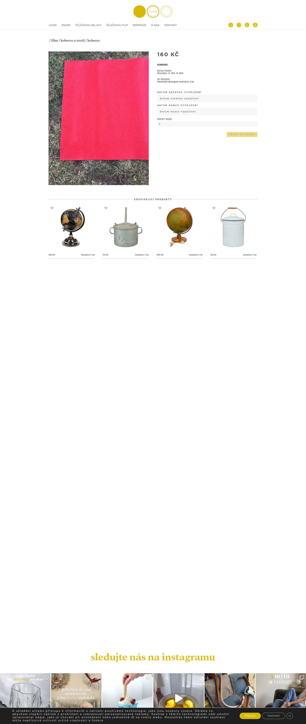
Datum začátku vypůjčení (179, 92)
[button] (147, 53)
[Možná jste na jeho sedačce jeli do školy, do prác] (76, 698)
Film (54, 40)
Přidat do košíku (242, 134)
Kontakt (170, 25)
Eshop (66, 25)
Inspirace (139, 25)
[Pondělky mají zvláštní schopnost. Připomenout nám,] (178, 698)
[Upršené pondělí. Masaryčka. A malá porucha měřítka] (25, 698)
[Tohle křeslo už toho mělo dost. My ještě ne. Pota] (230, 698)
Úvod (53, 25)
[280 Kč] (180, 228)
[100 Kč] (72, 228)
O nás (155, 25)
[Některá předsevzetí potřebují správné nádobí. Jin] (127, 698)
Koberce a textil (73, 40)
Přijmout (250, 716)
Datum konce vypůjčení (177, 105)
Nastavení (274, 716)
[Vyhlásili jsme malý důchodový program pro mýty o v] (281, 698)
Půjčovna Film (117, 25)
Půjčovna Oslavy (88, 25)
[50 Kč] (234, 228)
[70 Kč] (126, 228)
